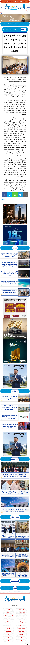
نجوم (4, 24)
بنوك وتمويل (16, 24)
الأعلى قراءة (15, 517)
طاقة (8, 622)
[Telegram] (20, 194)
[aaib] (15, 18)
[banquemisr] (15, 308)
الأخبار (23, 24)
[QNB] (15, 376)
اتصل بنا (21, 634)
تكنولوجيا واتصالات (8, 616)
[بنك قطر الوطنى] (15, 444)
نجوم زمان (8, 619)
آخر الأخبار (15, 391)
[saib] (15, 214)
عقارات (23, 29)
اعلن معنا (21, 631)
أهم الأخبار (15, 459)
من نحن (8, 628)
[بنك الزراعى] (15, 351)
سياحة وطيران (21, 628)
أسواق (9, 24)
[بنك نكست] (15, 235)
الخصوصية (8, 631)
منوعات (8, 625)
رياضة (21, 622)
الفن (21, 625)
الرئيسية (21, 609)
